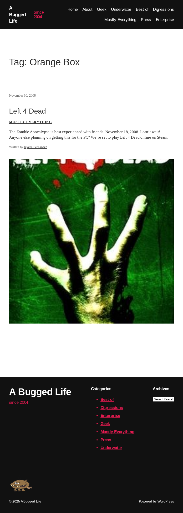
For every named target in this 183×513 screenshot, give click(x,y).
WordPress (166, 501)
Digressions (112, 407)
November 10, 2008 (22, 95)
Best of (107, 399)
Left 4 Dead (27, 111)
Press (106, 440)
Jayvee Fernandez (35, 147)
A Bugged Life (17, 14)
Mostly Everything (30, 122)
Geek (105, 423)
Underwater (111, 447)
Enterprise (110, 415)
